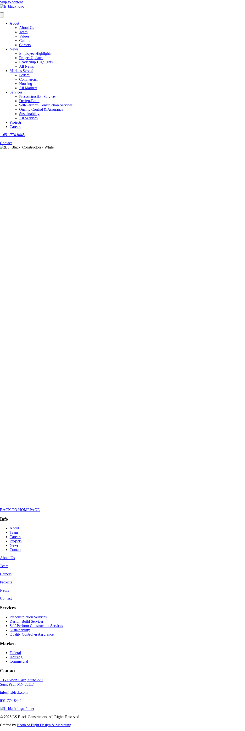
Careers (25, 45)
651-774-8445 (11, 700)
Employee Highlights (35, 53)
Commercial (28, 79)
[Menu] (2, 14)
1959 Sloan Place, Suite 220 (21, 680)
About (14, 23)
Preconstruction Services (37, 96)
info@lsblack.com (14, 692)
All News (26, 66)
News (14, 49)
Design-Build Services (27, 621)
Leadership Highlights (36, 62)
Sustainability (29, 114)
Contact (15, 550)
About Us (26, 28)
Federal (24, 75)
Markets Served (21, 71)
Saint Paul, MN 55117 (17, 684)
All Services (28, 118)
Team (23, 32)
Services (16, 92)
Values (24, 36)
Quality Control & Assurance (41, 109)
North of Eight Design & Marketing (44, 725)
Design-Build (29, 101)
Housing (25, 84)
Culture (24, 40)
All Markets (28, 88)
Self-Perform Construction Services (45, 105)
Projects (16, 122)
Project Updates (31, 58)
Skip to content (11, 2)
